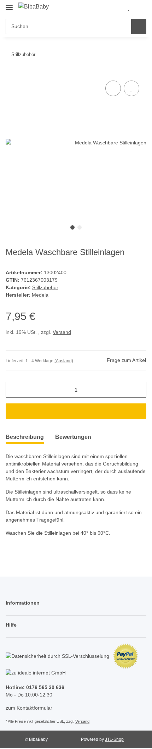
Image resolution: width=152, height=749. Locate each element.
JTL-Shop (114, 739)
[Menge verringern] (13, 389)
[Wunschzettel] (128, 8)
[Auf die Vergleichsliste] (113, 88)
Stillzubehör (45, 287)
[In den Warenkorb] (76, 411)
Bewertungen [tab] (73, 437)
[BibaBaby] (33, 6)
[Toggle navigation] (9, 4)
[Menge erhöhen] (138, 389)
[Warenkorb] (140, 8)
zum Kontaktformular (29, 708)
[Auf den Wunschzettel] (131, 88)
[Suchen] (138, 26)
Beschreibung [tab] (25, 437)
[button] (117, 8)
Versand (62, 332)
